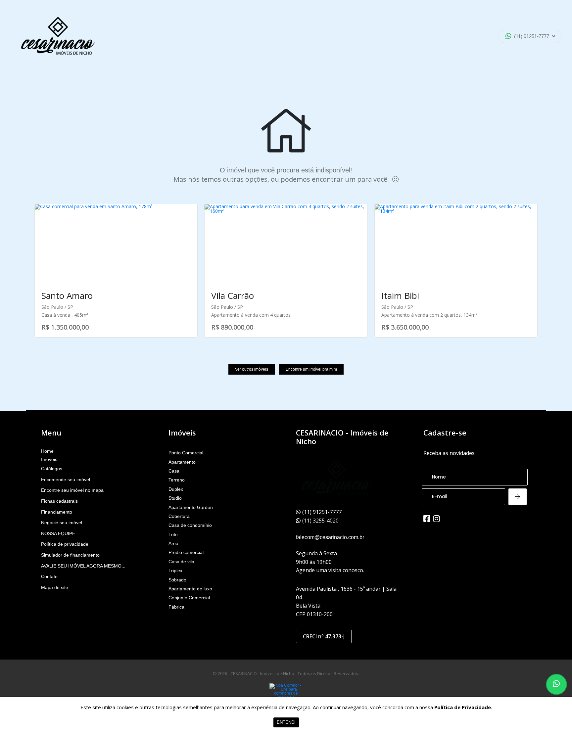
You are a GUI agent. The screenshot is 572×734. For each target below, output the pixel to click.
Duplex (175, 489)
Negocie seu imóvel (61, 522)
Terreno (176, 479)
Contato (49, 576)
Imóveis (49, 459)
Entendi (286, 722)
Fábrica (176, 607)
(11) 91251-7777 (531, 36)
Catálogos (51, 468)
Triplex (175, 570)
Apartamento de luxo (190, 588)
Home (47, 451)
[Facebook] (426, 519)
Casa (173, 471)
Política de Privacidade (462, 707)
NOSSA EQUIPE (58, 533)
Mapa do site (54, 587)
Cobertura (179, 516)
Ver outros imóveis (251, 369)
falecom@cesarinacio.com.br (330, 537)
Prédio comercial (186, 552)
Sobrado (177, 579)
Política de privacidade (64, 544)
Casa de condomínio (190, 525)
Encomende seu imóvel (65, 479)
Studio (175, 498)
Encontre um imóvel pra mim (311, 369)
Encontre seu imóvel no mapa (72, 490)
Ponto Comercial (185, 452)
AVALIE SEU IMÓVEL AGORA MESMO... (83, 566)
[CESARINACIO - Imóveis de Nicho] (58, 36)
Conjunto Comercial (189, 597)
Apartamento (182, 462)
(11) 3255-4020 (525, 54)
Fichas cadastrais (59, 501)
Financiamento (56, 512)
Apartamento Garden (190, 507)
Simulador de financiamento (70, 555)
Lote (173, 534)
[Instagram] (436, 519)
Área (173, 543)
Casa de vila (181, 561)
